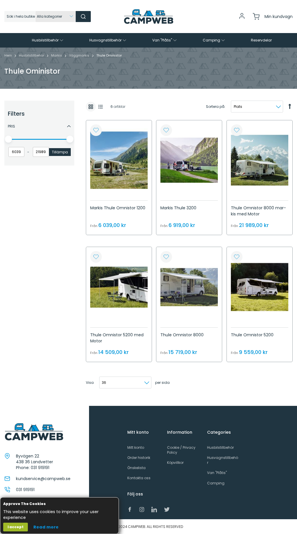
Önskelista (136, 467)
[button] (96, 130)
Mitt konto (135, 447)
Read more (46, 527)
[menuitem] (48, 40)
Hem (8, 55)
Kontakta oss (139, 477)
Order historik (138, 457)
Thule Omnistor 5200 (252, 335)
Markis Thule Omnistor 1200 (117, 208)
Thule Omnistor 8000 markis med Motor (258, 211)
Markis (57, 55)
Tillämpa (60, 152)
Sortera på (215, 106)
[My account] (241, 18)
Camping (215, 483)
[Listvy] (101, 107)
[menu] (148, 40)
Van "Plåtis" (217, 472)
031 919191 (40, 468)
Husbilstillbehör (32, 55)
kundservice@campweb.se (43, 479)
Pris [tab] (11, 126)
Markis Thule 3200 (178, 208)
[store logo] (148, 16)
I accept (15, 526)
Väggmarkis (79, 55)
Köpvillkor (175, 462)
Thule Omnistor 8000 (182, 335)
